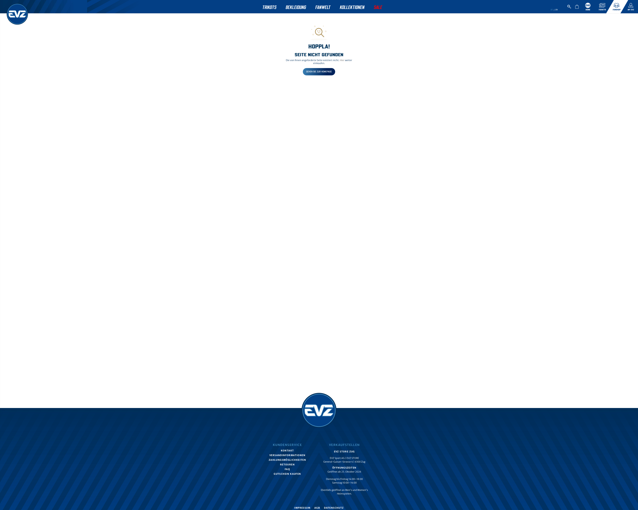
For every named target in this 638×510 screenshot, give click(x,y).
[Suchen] (569, 6)
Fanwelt (322, 7)
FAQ (287, 469)
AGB (317, 507)
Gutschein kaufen (287, 473)
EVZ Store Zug (344, 451)
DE (552, 10)
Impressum (302, 507)
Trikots (269, 7)
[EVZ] (16, 12)
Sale (378, 7)
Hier (342, 60)
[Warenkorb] (577, 6)
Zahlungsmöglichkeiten (287, 459)
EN (556, 10)
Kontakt (287, 450)
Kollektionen (352, 7)
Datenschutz (334, 507)
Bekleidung (296, 7)
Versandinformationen (287, 455)
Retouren (287, 464)
